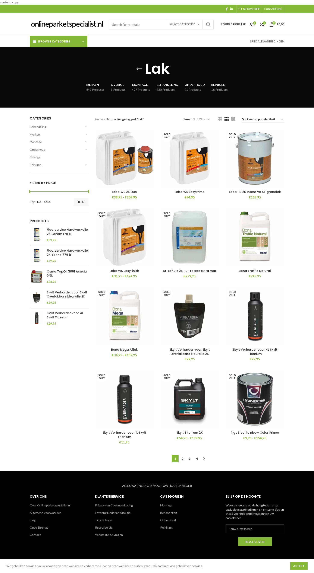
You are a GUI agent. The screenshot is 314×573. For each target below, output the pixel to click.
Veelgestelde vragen (109, 535)
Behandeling (38, 126)
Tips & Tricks (104, 520)
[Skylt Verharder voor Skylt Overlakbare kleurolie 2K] (37, 297)
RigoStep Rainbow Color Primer (255, 432)
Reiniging (166, 527)
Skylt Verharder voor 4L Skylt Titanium (65, 315)
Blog (33, 520)
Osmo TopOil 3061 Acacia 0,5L (67, 274)
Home (99, 119)
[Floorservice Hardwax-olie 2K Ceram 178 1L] (37, 235)
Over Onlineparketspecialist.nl (50, 505)
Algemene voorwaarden (46, 513)
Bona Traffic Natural (255, 271)
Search (208, 24)
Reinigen (35, 164)
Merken (35, 134)
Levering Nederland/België (113, 513)
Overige (35, 157)
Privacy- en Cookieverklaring (114, 505)
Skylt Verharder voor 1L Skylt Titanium (124, 434)
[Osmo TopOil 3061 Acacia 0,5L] (37, 277)
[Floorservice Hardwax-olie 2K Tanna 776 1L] (37, 256)
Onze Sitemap (39, 527)
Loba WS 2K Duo (124, 192)
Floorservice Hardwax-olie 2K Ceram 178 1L (67, 232)
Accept (299, 565)
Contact (35, 535)
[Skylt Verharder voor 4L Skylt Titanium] (37, 318)
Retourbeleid (104, 527)
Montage (36, 142)
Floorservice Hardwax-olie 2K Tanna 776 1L (67, 253)
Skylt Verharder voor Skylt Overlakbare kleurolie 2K (67, 294)
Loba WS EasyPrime (189, 192)
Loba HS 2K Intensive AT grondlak (255, 192)
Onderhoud (37, 149)
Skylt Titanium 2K (189, 432)
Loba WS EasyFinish (124, 271)
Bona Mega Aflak (124, 349)
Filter (81, 201)
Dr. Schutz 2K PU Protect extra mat (189, 271)
